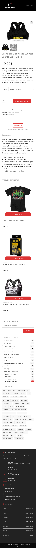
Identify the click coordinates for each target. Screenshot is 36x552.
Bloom (15, 393)
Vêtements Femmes (13, 112)
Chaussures (8, 376)
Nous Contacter (9, 488)
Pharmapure (22, 413)
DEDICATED (11, 114)
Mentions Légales (10, 499)
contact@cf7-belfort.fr (15, 475)
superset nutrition (9, 429)
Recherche (28, 331)
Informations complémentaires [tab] (18, 129)
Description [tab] (18, 125)
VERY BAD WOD (7, 432)
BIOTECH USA (7, 393)
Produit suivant (27, 17)
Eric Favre (24, 400)
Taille (5, 89)
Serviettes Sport (8, 340)
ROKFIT (30, 419)
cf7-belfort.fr (12, 480)
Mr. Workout (20, 406)
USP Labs (28, 429)
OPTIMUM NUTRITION (9, 413)
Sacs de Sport (7, 343)
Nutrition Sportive (9, 349)
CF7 (29, 393)
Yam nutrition (7, 439)
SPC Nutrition (20, 422)
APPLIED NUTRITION (23, 390)
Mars (11, 406)
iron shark (25, 403)
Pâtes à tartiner (8, 366)
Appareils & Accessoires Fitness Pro (13, 363)
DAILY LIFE (14, 397)
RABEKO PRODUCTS (20, 419)
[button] (27, 5)
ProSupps (27, 416)
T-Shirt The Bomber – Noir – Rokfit (13, 220)
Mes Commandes (10, 494)
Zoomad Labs (19, 439)
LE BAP (5, 406)
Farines (6, 360)
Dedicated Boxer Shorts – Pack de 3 (14, 264)
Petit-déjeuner (8, 369)
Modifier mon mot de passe (12, 496)
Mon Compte (8, 491)
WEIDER (13, 435)
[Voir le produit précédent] (3, 17)
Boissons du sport (9, 357)
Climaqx (5, 397)
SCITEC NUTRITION (8, 422)
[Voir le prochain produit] (33, 17)
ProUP (5, 419)
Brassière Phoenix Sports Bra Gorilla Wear (16, 304)
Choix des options (18, 214)
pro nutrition (16, 416)
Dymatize (6, 400)
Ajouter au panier (22, 101)
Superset (23, 426)
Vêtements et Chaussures (11, 371)
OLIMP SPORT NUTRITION (19, 410)
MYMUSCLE (6, 410)
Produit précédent (9, 17)
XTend (20, 435)
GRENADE (16, 403)
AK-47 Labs (11, 390)
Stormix (14, 426)
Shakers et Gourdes (9, 346)
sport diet (6, 426)
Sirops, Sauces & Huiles (10, 352)
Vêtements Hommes (16, 218)
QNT (11, 419)
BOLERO (22, 393)
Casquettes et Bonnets (11, 374)
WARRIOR (5, 435)
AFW (4, 390)
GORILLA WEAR (7, 403)
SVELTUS (20, 429)
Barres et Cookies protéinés (11, 354)
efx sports (15, 400)
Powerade (6, 416)
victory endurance (20, 432)
